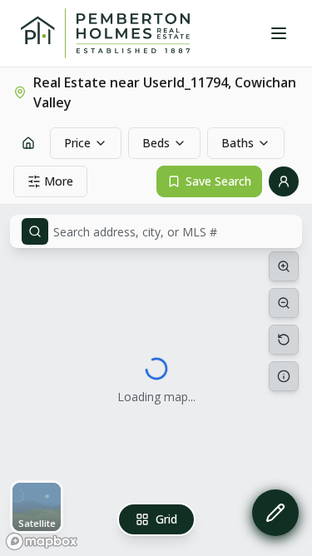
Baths (237, 143)
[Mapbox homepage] (41, 541)
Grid (166, 519)
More (58, 181)
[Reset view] (284, 340)
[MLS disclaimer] (284, 376)
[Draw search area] (275, 512)
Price (77, 143)
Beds (156, 143)
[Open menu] (278, 33)
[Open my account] (284, 181)
